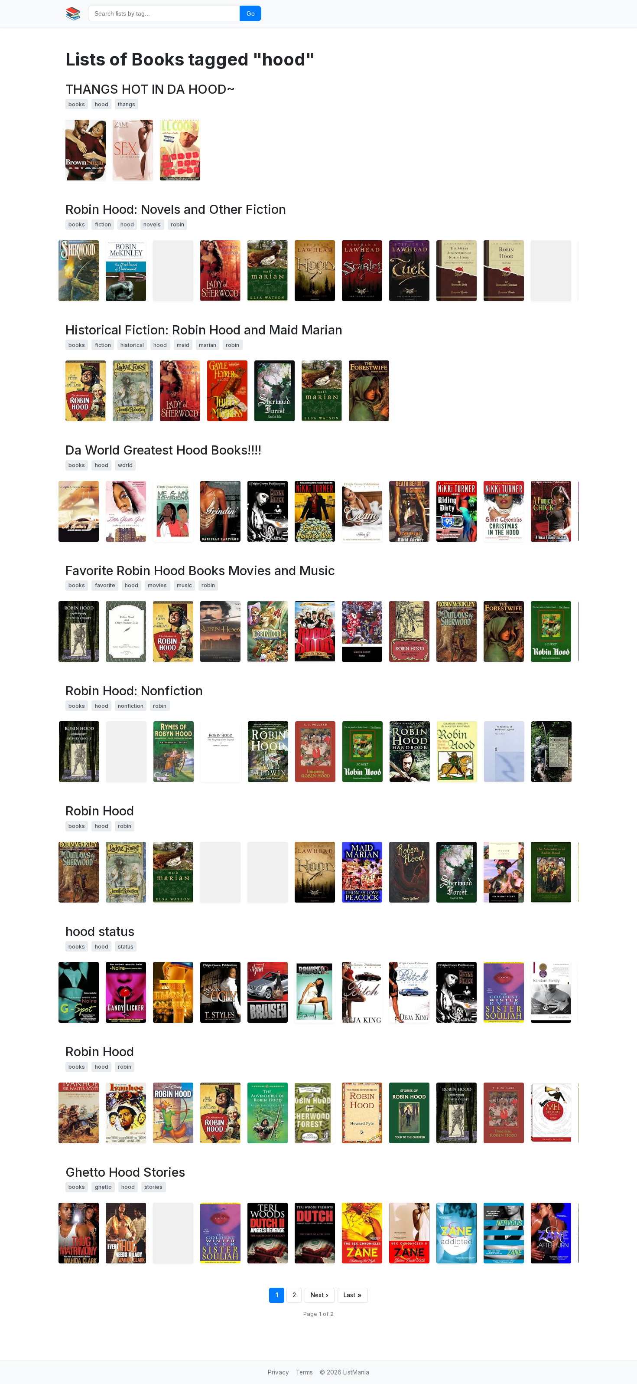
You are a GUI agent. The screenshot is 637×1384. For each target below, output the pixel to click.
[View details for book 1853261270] (409, 872)
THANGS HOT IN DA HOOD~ (150, 89)
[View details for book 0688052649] (267, 872)
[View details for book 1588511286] (274, 390)
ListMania (356, 1372)
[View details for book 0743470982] (551, 1233)
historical (132, 345)
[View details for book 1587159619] (362, 872)
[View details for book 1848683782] (268, 751)
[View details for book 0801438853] (78, 631)
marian (207, 345)
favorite (105, 585)
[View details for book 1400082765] (267, 270)
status (125, 946)
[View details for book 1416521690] (504, 992)
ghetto (103, 1187)
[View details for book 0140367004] (267, 1113)
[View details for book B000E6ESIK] (551, 1113)
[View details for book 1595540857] (315, 872)
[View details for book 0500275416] (551, 631)
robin (177, 224)
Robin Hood (99, 810)
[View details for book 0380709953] (78, 270)
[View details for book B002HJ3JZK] (362, 270)
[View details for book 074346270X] (362, 1233)
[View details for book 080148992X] (79, 751)
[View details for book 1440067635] (456, 270)
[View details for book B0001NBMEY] (220, 631)
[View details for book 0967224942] (315, 1233)
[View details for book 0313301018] (221, 751)
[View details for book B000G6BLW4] (315, 631)
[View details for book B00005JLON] (85, 150)
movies (157, 585)
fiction (103, 224)
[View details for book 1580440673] (126, 631)
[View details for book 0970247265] (551, 511)
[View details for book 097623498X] (362, 992)
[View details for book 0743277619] (220, 511)
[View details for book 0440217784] (227, 390)
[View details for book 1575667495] (133, 390)
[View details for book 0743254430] (551, 992)
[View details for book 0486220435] (409, 631)
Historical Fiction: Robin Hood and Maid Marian (203, 329)
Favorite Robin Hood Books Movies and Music (200, 570)
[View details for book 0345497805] (504, 511)
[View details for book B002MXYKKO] (173, 270)
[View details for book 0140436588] (362, 631)
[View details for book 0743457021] (409, 1233)
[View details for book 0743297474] (126, 511)
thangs (126, 104)
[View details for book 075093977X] (410, 751)
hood (101, 104)
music (184, 585)
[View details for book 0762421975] (551, 872)
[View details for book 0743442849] (456, 1233)
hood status (99, 931)
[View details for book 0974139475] (315, 992)
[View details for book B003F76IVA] (409, 270)
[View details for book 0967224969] (267, 1233)
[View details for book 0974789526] (173, 511)
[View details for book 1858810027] (551, 270)
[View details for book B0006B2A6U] (126, 1113)
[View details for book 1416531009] (409, 511)
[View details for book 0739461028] (173, 1233)
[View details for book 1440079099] (504, 270)
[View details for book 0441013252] (126, 270)
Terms (304, 1372)
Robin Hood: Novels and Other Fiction (175, 209)
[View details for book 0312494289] (220, 872)
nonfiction (130, 706)
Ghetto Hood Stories (125, 1172)
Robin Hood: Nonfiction (134, 690)
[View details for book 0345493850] (315, 511)
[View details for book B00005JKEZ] (85, 390)
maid (183, 345)
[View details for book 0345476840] (456, 511)
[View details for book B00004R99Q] (173, 1113)
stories (153, 1187)
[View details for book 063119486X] (126, 751)
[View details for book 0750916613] (173, 751)
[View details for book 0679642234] (504, 872)
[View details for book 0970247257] (78, 511)
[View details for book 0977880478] (409, 992)
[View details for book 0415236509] (504, 751)
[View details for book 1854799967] (457, 751)
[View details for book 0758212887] (126, 1233)
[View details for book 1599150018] (409, 1113)
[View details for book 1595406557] (362, 1113)
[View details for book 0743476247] (504, 1233)
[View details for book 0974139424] (267, 992)
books (76, 104)
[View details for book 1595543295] (315, 270)
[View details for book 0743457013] (133, 150)
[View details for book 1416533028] (173, 992)
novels (152, 224)
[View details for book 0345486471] (126, 992)
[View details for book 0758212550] (78, 1233)
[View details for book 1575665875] (220, 270)
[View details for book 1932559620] (551, 751)
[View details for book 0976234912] (267, 511)
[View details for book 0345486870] (78, 992)
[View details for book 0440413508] (369, 390)
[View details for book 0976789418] (362, 511)
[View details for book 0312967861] (180, 150)
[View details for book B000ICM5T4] (267, 631)
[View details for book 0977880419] (220, 992)
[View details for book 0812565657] (78, 1113)
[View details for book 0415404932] (315, 751)
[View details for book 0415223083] (504, 1113)
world (125, 465)
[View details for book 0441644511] (456, 631)
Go (251, 13)
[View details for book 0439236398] (315, 1113)
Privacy (278, 1372)
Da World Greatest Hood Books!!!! (163, 450)
